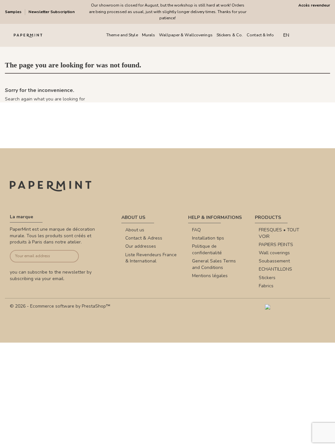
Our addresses (140, 246)
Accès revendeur (314, 5)
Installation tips (208, 238)
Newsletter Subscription (51, 11)
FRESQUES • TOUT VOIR (279, 233)
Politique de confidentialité (207, 249)
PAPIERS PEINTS (276, 244)
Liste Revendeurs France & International (151, 258)
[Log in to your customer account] (314, 35)
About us (134, 230)
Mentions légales (210, 276)
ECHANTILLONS (275, 269)
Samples (14, 11)
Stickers (267, 278)
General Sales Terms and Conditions (214, 264)
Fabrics (266, 286)
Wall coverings (274, 253)
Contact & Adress (143, 238)
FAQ (196, 230)
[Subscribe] (71, 256)
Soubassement (274, 261)
